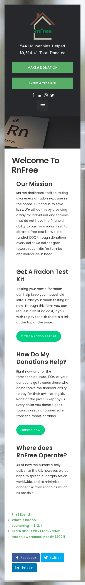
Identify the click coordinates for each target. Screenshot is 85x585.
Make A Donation (42, 67)
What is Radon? (25, 520)
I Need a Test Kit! (42, 83)
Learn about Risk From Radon (36, 531)
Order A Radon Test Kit (38, 336)
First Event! (21, 514)
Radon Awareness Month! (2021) (38, 537)
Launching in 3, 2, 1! (27, 525)
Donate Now (30, 430)
